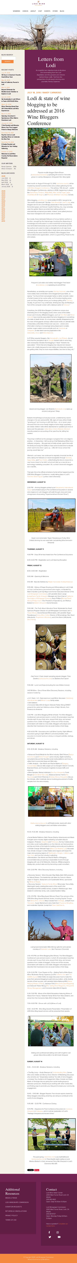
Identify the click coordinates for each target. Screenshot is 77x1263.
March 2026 (7, 184)
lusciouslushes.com (45, 679)
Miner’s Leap (45, 700)
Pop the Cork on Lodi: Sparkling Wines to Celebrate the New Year (11, 137)
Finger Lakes (65, 193)
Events (47, 11)
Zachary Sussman (59, 292)
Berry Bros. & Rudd (37, 901)
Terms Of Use (10, 1220)
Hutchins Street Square (35, 477)
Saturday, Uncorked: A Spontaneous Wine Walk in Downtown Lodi (10, 118)
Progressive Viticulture (43, 617)
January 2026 (7, 186)
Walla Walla (48, 193)
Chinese (66, 305)
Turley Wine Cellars (43, 615)
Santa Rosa (34, 193)
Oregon (60, 853)
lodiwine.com (60, 975)
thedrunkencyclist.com (38, 823)
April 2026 (6, 182)
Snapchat (45, 842)
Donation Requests (13, 1207)
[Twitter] (49, 1237)
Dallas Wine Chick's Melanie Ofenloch (57, 429)
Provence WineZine (66, 903)
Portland (41, 193)
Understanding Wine (60, 1072)
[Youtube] (59, 1237)
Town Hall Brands (58, 905)
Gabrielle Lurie (46, 949)
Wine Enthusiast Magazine (64, 984)
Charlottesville (32, 195)
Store (55, 11)
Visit (40, 11)
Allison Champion (9, 169)
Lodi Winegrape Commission (38, 4)
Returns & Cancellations (16, 1211)
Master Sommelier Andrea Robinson (60, 582)
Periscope (54, 842)
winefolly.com (42, 200)
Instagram (30, 331)
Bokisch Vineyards (39, 603)
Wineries (16, 11)
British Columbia (61, 195)
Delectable (31, 333)
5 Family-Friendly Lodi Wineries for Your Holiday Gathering (9, 146)
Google (51, 340)
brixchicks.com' (49, 1157)
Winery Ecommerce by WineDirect (38, 1259)
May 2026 (6, 180)
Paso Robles (43, 460)
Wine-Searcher (48, 333)
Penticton (51, 195)
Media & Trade (11, 1198)
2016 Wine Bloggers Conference (38, 188)
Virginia (41, 195)
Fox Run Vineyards (57, 772)
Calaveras (39, 1111)
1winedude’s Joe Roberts (58, 338)
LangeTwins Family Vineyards (38, 596)
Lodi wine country (63, 184)
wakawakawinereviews (39, 175)
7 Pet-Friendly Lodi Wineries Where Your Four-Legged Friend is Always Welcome (10, 127)
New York (56, 193)
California (66, 853)
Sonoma (68, 458)
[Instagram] (57, 1232)
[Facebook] (49, 1232)
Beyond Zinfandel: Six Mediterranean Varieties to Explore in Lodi (10, 92)
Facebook (62, 328)
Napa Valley (31, 460)
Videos (25, 11)
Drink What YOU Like (40, 775)
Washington (52, 853)
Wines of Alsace (34, 882)
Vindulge (61, 901)
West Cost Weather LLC (58, 849)
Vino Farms (31, 620)
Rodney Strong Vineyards (58, 777)
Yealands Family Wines (49, 884)
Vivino (37, 333)
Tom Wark (63, 315)
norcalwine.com (42, 285)
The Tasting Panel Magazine (55, 986)
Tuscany (69, 301)
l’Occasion (30, 903)
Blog (62, 11)
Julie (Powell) (55, 202)
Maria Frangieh (44, 757)
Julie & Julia (66, 202)
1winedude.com (60, 409)
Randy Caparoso (9, 166)
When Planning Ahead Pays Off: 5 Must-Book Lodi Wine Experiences (10, 108)
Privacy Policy (11, 1216)
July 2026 (6, 178)
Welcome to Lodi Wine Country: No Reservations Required (10, 156)
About (33, 11)
